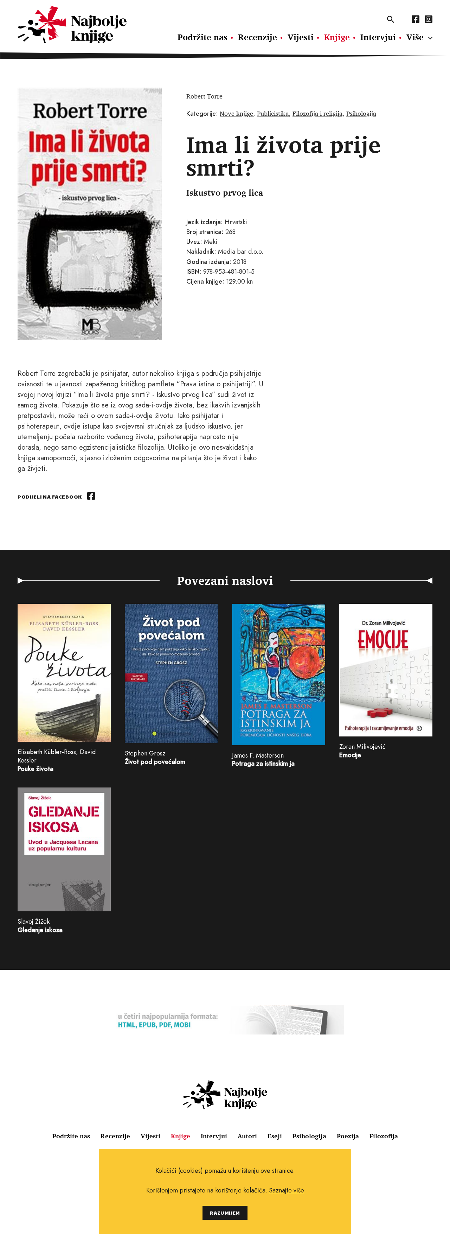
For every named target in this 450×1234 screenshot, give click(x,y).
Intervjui (378, 37)
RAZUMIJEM (225, 1212)
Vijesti (301, 37)
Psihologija (361, 113)
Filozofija (383, 1136)
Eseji (275, 1136)
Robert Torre (204, 96)
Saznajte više (286, 1190)
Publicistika (273, 113)
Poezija (348, 1136)
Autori (247, 1136)
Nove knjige (236, 113)
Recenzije (257, 37)
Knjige (337, 37)
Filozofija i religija (317, 113)
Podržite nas (202, 37)
